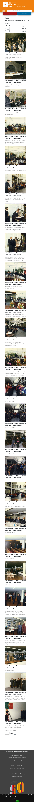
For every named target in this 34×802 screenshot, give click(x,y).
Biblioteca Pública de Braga (17, 774)
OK (17, 800)
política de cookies (17, 798)
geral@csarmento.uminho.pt (17, 768)
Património (24, 13)
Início (10, 13)
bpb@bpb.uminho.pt (17, 776)
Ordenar (24, 31)
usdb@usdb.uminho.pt (17, 760)
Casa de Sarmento (17, 765)
